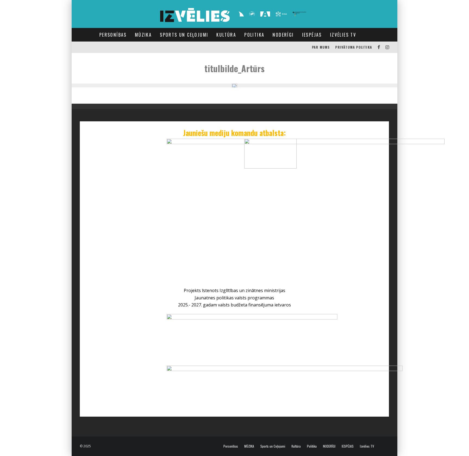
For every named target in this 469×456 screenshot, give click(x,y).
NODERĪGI (283, 34)
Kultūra (226, 34)
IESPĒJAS (312, 34)
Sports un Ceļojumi (184, 34)
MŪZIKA (143, 34)
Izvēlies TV (343, 34)
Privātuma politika (353, 47)
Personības (113, 34)
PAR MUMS (321, 47)
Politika (254, 34)
